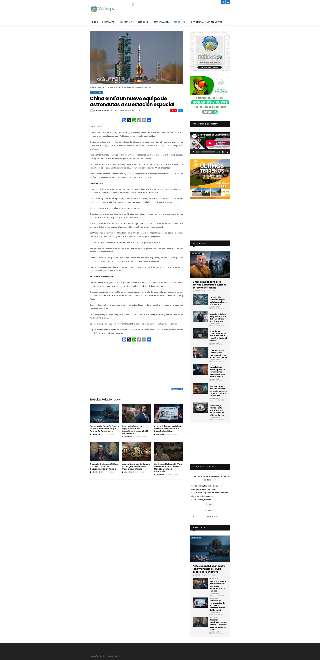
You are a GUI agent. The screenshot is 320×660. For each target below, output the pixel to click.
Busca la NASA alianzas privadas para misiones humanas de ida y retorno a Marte (217, 372)
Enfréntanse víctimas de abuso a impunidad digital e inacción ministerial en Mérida (218, 336)
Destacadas (108, 22)
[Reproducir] (193, 152)
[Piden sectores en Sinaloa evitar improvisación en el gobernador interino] (200, 352)
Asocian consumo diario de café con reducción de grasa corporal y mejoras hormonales (218, 391)
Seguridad (143, 22)
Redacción (98, 111)
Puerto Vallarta (160, 22)
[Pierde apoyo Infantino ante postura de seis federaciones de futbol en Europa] (200, 407)
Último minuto (214, 22)
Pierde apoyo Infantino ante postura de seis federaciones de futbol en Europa (217, 410)
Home (92, 87)
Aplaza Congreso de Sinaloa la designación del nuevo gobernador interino (136, 466)
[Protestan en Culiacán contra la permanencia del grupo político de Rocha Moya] (104, 413)
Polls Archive (212, 516)
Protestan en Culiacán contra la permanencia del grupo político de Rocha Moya (104, 428)
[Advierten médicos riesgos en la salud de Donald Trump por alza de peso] (200, 316)
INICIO (95, 22)
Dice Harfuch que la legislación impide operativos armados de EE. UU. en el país (135, 430)
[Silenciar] (223, 152)
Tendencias (179, 22)
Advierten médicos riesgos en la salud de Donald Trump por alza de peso (218, 317)
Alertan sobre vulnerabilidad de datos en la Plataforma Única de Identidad (168, 428)
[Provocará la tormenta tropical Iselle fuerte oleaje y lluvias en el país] (200, 299)
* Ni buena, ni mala (202, 499)
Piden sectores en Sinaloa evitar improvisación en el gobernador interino (218, 354)
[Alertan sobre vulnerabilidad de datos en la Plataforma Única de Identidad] (168, 413)
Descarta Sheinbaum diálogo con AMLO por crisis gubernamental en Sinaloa (104, 466)
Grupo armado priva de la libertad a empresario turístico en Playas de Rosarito (209, 284)
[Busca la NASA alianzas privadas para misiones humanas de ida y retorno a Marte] (200, 369)
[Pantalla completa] (227, 152)
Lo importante (126, 22)
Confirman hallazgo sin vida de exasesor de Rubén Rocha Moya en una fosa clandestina (168, 468)
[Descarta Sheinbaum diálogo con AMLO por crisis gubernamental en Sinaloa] (104, 451)
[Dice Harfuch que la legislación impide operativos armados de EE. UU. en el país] (136, 413)
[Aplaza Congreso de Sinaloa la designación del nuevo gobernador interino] (136, 451)
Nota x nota (196, 22)
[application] (210, 143)
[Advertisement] (136, 365)
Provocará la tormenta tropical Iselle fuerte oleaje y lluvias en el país (218, 301)
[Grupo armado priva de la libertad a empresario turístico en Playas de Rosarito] (210, 264)
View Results (210, 510)
